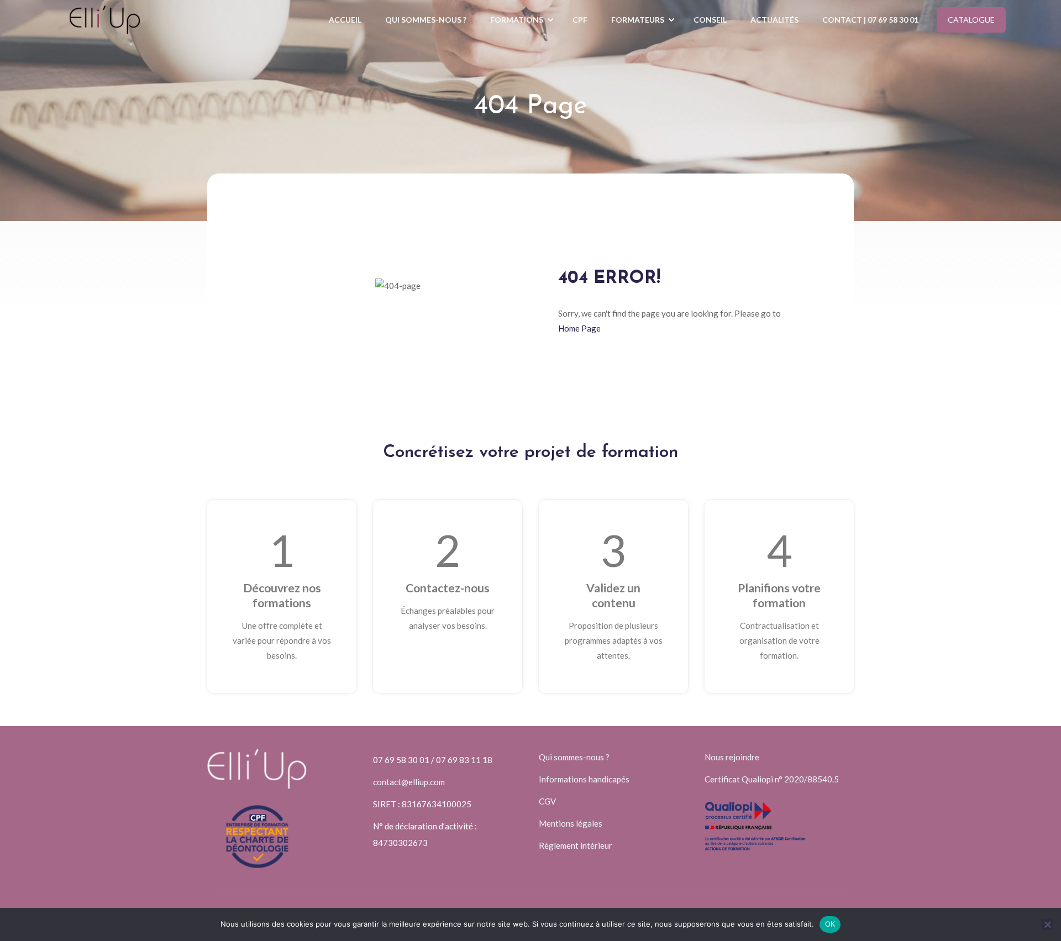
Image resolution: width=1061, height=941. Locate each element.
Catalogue (971, 19)
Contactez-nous (448, 588)
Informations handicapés (584, 779)
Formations (516, 19)
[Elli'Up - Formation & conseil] (105, 20)
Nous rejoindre (732, 757)
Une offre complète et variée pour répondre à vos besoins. (282, 640)
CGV (547, 801)
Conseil (710, 19)
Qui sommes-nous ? (425, 19)
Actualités (774, 19)
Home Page (579, 328)
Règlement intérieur (575, 845)
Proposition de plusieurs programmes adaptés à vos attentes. (614, 640)
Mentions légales (570, 823)
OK (830, 923)
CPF (579, 19)
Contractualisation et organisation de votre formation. (779, 640)
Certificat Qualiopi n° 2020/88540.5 (772, 779)
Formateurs (637, 19)
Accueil (345, 19)
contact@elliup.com (409, 782)
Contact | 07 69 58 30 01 (870, 19)
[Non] (1047, 924)
